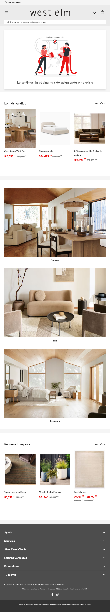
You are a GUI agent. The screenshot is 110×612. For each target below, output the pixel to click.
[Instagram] (57, 594)
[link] (20, 134)
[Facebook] (53, 594)
